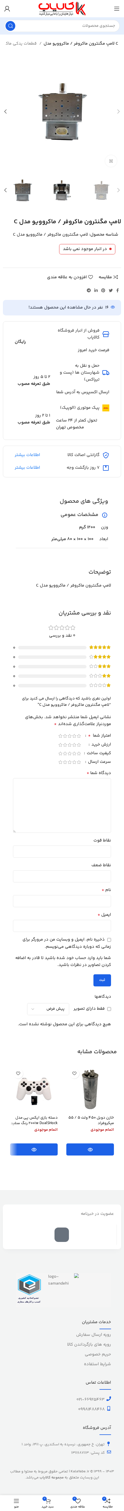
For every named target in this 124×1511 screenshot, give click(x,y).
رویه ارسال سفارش (93, 1335)
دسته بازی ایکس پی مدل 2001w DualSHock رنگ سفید (34, 1120)
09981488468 (91, 1409)
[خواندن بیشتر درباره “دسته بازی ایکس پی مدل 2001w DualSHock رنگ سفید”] (34, 1149)
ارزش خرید (100, 745)
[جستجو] (10, 26)
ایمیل (104, 914)
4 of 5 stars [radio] (65, 736)
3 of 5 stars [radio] (69, 736)
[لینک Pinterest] (103, 290)
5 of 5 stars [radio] (60, 736)
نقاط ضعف (101, 865)
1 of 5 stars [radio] (78, 736)
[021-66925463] (108, 1398)
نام (106, 890)
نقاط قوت (102, 840)
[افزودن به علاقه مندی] (74, 1074)
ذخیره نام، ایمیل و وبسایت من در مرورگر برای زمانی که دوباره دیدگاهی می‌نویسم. (66, 943)
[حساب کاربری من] (7, 8)
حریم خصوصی (98, 1354)
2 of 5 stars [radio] (74, 736)
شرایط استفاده (97, 1364)
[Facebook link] (117, 290)
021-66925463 (90, 1399)
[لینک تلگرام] (89, 290)
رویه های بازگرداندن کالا (89, 1344)
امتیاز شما (99, 736)
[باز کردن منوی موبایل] (117, 8)
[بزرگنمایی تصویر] (111, 161)
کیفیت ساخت (98, 754)
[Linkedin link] (96, 290)
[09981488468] (108, 1408)
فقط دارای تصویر (89, 1008)
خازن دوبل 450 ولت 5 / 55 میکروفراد (91, 1120)
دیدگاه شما (99, 773)
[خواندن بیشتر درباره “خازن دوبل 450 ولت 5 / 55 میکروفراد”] (90, 1149)
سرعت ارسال (99, 762)
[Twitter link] (110, 290)
